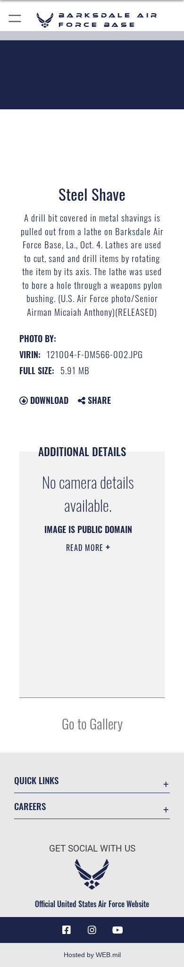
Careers (30, 806)
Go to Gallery (92, 723)
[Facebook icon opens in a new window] (66, 930)
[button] (15, 20)
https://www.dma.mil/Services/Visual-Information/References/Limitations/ (88, 680)
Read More (86, 547)
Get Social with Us (92, 848)
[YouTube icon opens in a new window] (117, 930)
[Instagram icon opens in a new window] (92, 930)
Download (48, 400)
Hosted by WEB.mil (92, 955)
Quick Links (36, 780)
